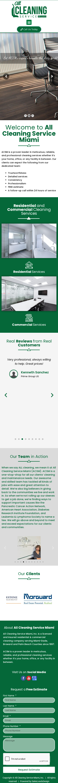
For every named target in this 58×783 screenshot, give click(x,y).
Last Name (9, 705)
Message (8, 736)
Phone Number (11, 726)
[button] (29, 22)
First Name (9, 695)
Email (6, 716)
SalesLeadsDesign (40, 781)
